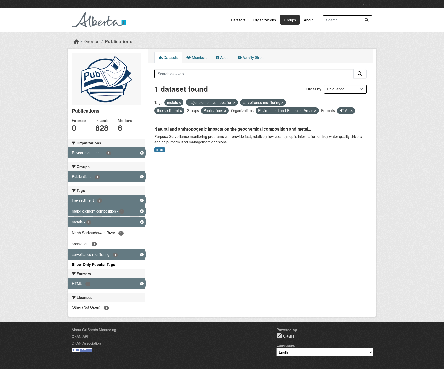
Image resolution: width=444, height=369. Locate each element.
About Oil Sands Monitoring (94, 329)
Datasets (238, 19)
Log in (364, 4)
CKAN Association (86, 343)
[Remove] (180, 102)
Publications (118, 41)
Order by (313, 88)
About (308, 19)
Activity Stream (254, 57)
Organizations (264, 19)
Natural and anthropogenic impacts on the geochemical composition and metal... (232, 129)
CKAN (285, 335)
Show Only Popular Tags (93, 264)
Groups (290, 19)
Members (199, 57)
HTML (159, 150)
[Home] (76, 41)
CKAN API (80, 336)
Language (285, 345)
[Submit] (367, 19)
